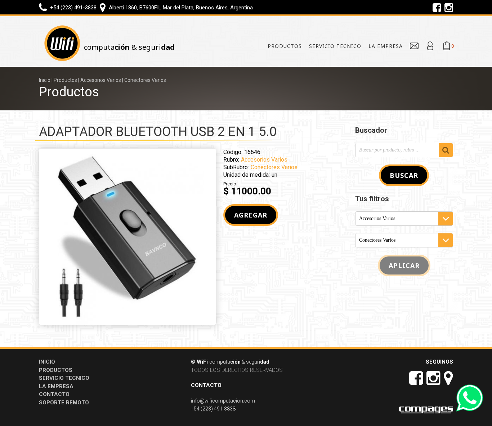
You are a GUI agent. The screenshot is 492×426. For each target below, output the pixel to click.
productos (285, 46)
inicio (47, 362)
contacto (54, 394)
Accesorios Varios (100, 80)
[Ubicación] (103, 7)
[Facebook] (437, 7)
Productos (65, 80)
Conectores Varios (145, 80)
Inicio (44, 80)
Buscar (404, 175)
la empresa (385, 46)
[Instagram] (448, 7)
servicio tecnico (335, 46)
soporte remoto (64, 402)
